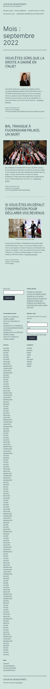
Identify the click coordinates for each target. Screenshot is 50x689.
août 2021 (6, 482)
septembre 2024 (7, 399)
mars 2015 (6, 612)
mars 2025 (6, 386)
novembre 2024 (7, 395)
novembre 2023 (7, 422)
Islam (28, 357)
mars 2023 (6, 439)
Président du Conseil (39, 111)
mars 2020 (6, 506)
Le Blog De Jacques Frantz (14, 4)
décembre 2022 (7, 446)
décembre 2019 (7, 513)
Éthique (29, 352)
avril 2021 (6, 491)
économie (29, 350)
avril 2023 (6, 437)
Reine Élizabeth (26, 190)
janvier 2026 (6, 363)
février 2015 (6, 614)
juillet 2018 (6, 533)
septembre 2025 (7, 372)
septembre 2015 (7, 598)
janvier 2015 (6, 616)
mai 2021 (5, 489)
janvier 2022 (6, 471)
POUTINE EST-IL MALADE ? (34, 292)
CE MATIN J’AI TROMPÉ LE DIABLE (36, 294)
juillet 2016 (6, 578)
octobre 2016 (7, 571)
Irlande (20, 190)
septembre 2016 (7, 574)
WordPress (19, 682)
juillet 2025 (6, 377)
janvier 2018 (6, 545)
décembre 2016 (7, 567)
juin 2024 (5, 406)
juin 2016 (5, 580)
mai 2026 (5, 355)
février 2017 (6, 562)
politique (29, 363)
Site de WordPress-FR (9, 670)
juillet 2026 (6, 350)
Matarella (22, 111)
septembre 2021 (7, 480)
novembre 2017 (7, 547)
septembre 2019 (7, 520)
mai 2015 (5, 607)
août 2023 (6, 428)
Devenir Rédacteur (20, 10)
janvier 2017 (6, 565)
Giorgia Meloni (13, 111)
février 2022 (6, 469)
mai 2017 (5, 556)
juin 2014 (5, 625)
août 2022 (6, 455)
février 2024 (6, 415)
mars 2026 (6, 359)
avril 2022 (6, 464)
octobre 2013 (7, 638)
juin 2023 (5, 433)
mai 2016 (5, 583)
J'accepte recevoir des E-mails (37, 334)
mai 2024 (5, 408)
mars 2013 (6, 654)
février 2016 (6, 589)
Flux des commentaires (9, 668)
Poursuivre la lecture (31, 254)
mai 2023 (5, 435)
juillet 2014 (6, 623)
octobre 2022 (7, 451)
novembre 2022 (7, 448)
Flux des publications (9, 665)
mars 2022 (6, 466)
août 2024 (6, 401)
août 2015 (6, 600)
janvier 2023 (6, 444)
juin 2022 (5, 460)
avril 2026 (6, 357)
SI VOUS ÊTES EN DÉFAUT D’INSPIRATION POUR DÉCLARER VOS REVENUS (25, 209)
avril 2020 (6, 504)
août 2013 (6, 643)
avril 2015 (6, 609)
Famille (29, 355)
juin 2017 (5, 553)
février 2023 (6, 442)
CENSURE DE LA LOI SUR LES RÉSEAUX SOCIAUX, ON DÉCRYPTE (13, 328)
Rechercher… (7, 289)
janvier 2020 (6, 511)
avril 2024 (6, 410)
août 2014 (6, 621)
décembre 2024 (7, 393)
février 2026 (6, 361)
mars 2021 (6, 493)
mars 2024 (6, 413)
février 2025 (6, 388)
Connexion (6, 663)
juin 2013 (5, 647)
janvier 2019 (6, 529)
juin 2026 (5, 352)
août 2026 (6, 348)
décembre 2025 (7, 366)
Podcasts (29, 361)
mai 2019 (5, 524)
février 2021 (6, 495)
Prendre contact (8, 10)
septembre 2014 (7, 618)
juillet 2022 (6, 457)
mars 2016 (6, 587)
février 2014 (6, 634)
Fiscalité (12, 263)
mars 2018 (6, 540)
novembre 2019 (7, 515)
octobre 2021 (7, 477)
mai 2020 (5, 502)
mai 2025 (5, 381)
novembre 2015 (7, 596)
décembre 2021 (7, 473)
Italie (18, 111)
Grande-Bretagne (14, 190)
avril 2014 (6, 629)
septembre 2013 (7, 641)
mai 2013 (5, 650)
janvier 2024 (6, 417)
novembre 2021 (7, 475)
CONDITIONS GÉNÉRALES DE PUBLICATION (30, 14)
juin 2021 (5, 486)
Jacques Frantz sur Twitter (36, 10)
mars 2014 (6, 632)
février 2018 (6, 542)
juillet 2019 (6, 522)
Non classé (30, 359)
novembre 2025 (7, 368)
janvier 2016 (6, 591)
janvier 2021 (6, 498)
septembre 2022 (7, 453)
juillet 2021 (6, 484)
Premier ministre (29, 111)
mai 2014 (5, 627)
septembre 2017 (7, 551)
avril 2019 (6, 527)
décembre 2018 (7, 531)
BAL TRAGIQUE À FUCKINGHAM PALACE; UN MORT (22, 130)
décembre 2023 (7, 419)
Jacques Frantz (7, 325)
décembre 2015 (7, 594)
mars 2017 (6, 560)
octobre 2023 (7, 424)
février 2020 (6, 509)
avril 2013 (6, 652)
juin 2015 (5, 605)
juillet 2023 (6, 431)
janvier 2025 (6, 390)
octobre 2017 (7, 549)
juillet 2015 (6, 603)
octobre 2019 (7, 518)
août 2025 (6, 375)
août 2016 (6, 576)
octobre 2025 (7, 370)
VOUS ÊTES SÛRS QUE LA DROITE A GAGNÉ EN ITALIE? (24, 62)
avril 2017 (5, 558)
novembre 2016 (7, 569)
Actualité (17, 109)
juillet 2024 (6, 404)
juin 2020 (5, 500)
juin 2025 (5, 379)
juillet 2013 (6, 645)
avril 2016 (6, 585)
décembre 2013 (7, 636)
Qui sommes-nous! (9, 14)
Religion (29, 366)
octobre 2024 (7, 397)
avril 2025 (6, 384)
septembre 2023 (7, 426)
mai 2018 (5, 536)
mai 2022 (5, 462)
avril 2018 (6, 538)
